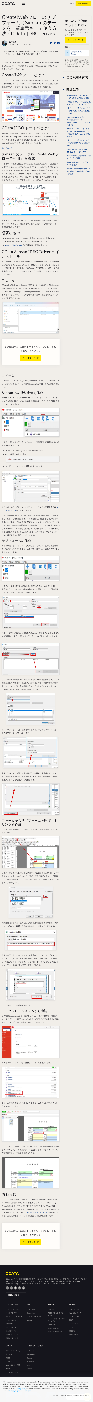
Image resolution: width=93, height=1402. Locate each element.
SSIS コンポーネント (34, 1316)
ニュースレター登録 (13, 1365)
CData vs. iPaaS (53, 1328)
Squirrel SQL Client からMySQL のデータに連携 (77, 150)
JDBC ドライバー (12, 1313)
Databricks (31, 1354)
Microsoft (30, 1362)
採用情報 (72, 1331)
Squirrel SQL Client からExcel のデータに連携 (79, 157)
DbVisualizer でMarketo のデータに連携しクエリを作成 (79, 96)
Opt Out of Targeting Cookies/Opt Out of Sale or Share (71, 1395)
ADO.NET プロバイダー (14, 1316)
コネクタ (51, 1309)
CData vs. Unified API (55, 1332)
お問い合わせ (82, 4)
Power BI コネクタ (12, 1334)
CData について (74, 1309)
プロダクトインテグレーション (56, 1314)
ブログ (8, 1358)
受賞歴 (71, 1320)
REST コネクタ (11, 1327)
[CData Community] (23, 1287)
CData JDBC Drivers (13, 245)
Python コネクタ (12, 1320)
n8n (28, 1365)
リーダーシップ (74, 1324)
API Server (9, 1324)
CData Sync (31, 1309)
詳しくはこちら (8, 148)
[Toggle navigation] (23, 3)
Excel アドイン (11, 1331)
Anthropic (30, 1351)
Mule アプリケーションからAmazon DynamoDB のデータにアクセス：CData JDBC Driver (78, 133)
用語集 (8, 1369)
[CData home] (10, 4)
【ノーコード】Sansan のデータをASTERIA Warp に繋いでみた (79, 111)
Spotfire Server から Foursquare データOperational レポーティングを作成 (78, 121)
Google (29, 1358)
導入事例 (9, 1354)
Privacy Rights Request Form (20, 1391)
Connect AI (31, 1313)
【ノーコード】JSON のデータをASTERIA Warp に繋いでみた (79, 143)
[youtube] (15, 1287)
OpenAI (29, 1369)
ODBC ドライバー (12, 1309)
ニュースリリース (75, 1313)
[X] (11, 1287)
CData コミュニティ (13, 1351)
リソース (9, 1362)
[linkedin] (7, 1287)
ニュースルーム (74, 1316)
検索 (71, 4)
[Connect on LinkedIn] (58, 43)
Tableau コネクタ (12, 1338)
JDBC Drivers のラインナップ (37, 1212)
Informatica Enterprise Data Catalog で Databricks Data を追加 (78, 171)
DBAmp (29, 1320)
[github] (19, 1287)
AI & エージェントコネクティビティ (56, 1320)
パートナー (52, 1325)
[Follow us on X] (55, 43)
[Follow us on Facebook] (51, 43)
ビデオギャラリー (12, 1372)
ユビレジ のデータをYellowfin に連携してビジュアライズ (79, 103)
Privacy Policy (21, 1389)
